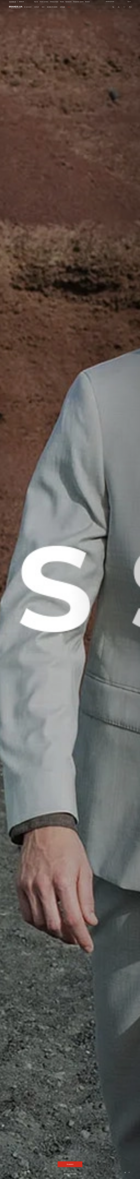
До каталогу (70, 1164)
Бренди (62, 7)
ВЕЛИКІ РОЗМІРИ (52, 7)
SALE (69, 7)
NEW (43, 7)
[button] (11, 1171)
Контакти (87, 1)
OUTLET (36, 7)
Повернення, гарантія (78, 1)
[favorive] (124, 7)
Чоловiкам (12, 1)
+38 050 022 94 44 (109, 1)
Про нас (36, 1)
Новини (62, 1)
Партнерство (68, 1)
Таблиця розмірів (54, 1)
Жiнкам (21, 1)
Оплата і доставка (44, 1)
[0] (130, 7)
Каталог (29, 7)
